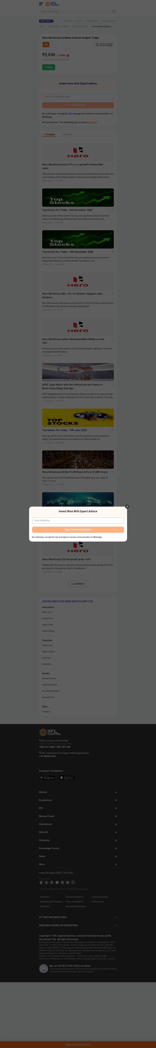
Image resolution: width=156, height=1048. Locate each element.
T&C (56, 537)
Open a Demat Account (78, 529)
